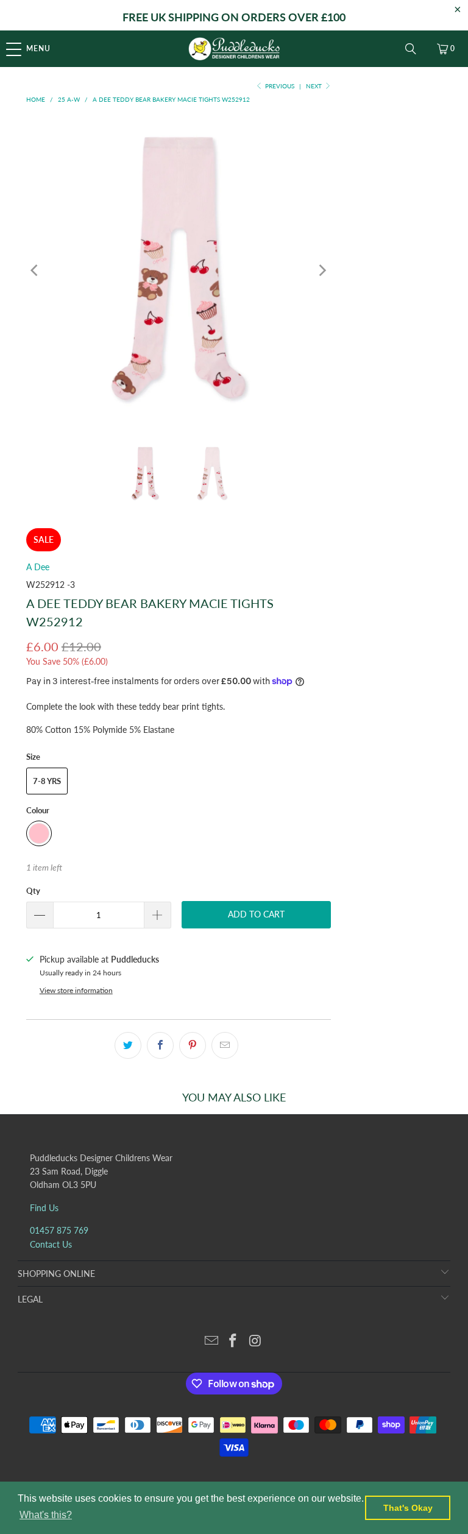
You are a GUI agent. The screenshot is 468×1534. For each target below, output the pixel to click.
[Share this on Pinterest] (192, 1045)
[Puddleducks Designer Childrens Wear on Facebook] (233, 1341)
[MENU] (6, 49)
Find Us (44, 1208)
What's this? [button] (46, 1515)
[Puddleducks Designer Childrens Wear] (234, 48)
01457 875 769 (59, 1230)
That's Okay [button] (408, 1508)
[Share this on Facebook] (160, 1045)
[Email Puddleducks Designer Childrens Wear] (211, 1341)
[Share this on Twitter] (128, 1045)
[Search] (410, 49)
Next (315, 86)
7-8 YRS (47, 781)
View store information (76, 990)
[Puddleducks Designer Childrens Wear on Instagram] (255, 1341)
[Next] (322, 270)
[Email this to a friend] (224, 1045)
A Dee (37, 567)
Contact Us (51, 1244)
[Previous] (35, 270)
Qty (33, 891)
